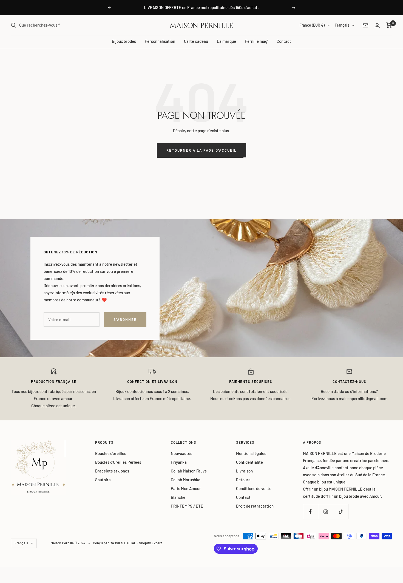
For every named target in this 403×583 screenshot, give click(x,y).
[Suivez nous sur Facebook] (310, 511)
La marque (226, 41)
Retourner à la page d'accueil (201, 150)
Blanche (178, 497)
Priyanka (179, 462)
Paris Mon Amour (186, 488)
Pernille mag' (256, 41)
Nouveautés (181, 453)
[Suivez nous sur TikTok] (340, 511)
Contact (284, 41)
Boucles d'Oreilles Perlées (118, 462)
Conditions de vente (253, 488)
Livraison (244, 470)
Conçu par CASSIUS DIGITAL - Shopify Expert (127, 543)
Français (342, 25)
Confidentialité (249, 462)
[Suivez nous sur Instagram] (325, 511)
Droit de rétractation (255, 505)
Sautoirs (102, 479)
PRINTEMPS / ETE (187, 505)
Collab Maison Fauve (189, 470)
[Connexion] (377, 25)
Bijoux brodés (124, 41)
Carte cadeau (196, 41)
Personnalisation (160, 41)
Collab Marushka (185, 479)
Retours (243, 479)
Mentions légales (251, 453)
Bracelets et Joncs (112, 470)
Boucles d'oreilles (110, 453)
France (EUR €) (312, 25)
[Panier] (389, 25)
